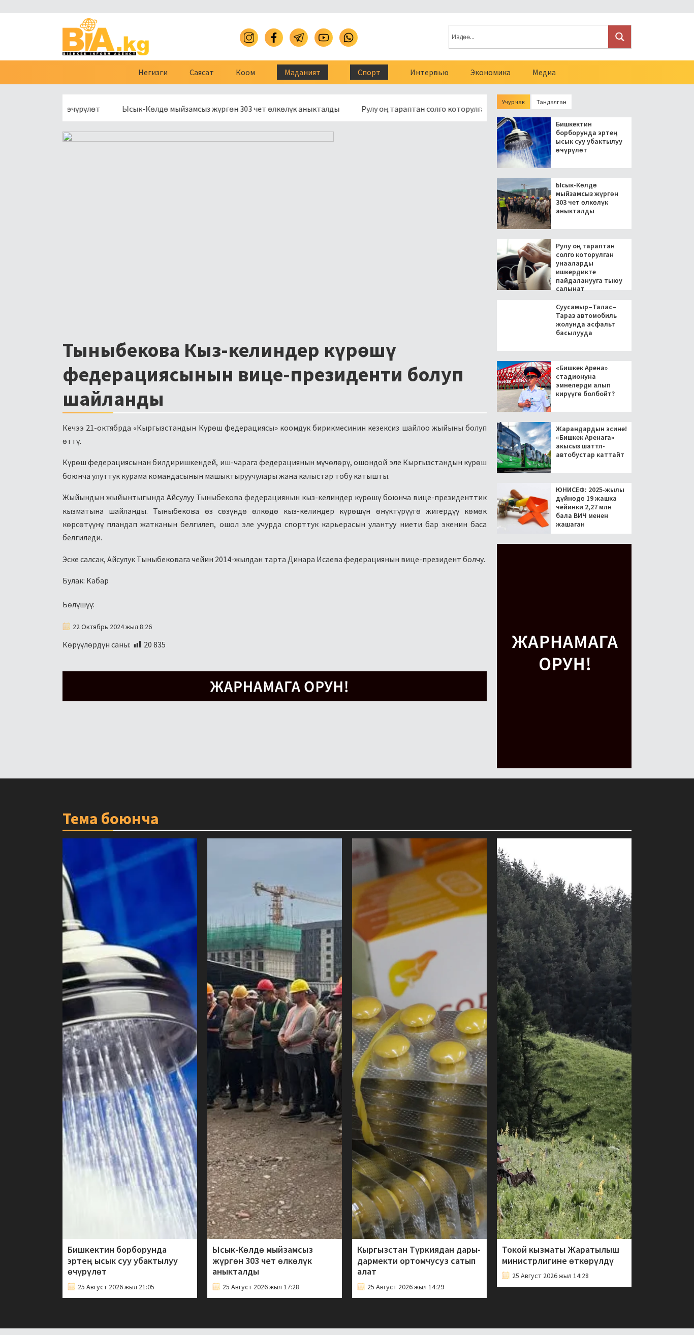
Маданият (303, 72)
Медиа (544, 72)
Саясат (202, 72)
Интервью (429, 72)
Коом (245, 72)
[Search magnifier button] (619, 36)
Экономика (490, 72)
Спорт (369, 72)
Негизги (153, 72)
